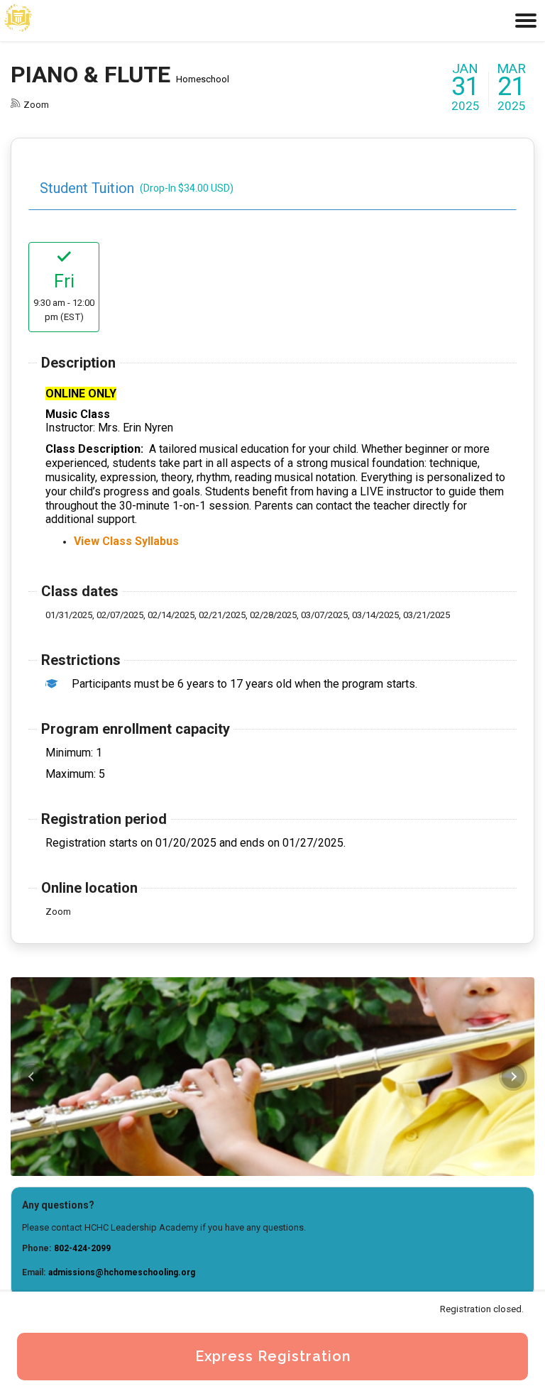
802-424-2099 (82, 1248)
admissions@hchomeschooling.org (121, 1272)
